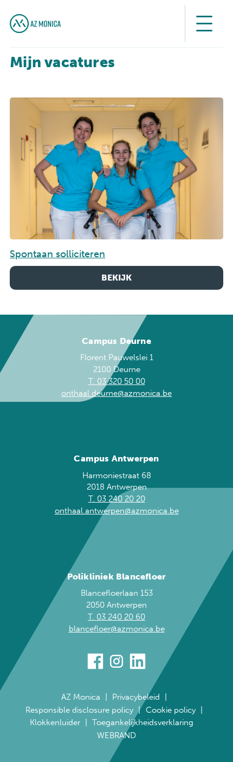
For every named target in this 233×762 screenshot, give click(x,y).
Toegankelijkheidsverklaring (142, 722)
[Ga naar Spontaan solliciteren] (116, 168)
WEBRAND (116, 735)
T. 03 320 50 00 (116, 381)
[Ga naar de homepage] (35, 23)
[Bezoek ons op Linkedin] (137, 663)
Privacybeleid (136, 697)
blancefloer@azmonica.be (117, 629)
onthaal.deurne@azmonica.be (116, 393)
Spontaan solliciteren (57, 254)
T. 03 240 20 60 (116, 617)
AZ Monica (80, 697)
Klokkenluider (55, 722)
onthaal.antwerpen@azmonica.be (117, 511)
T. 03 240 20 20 (116, 499)
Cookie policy (171, 710)
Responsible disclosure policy (79, 710)
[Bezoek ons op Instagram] (116, 663)
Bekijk (116, 277)
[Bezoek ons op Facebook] (95, 663)
